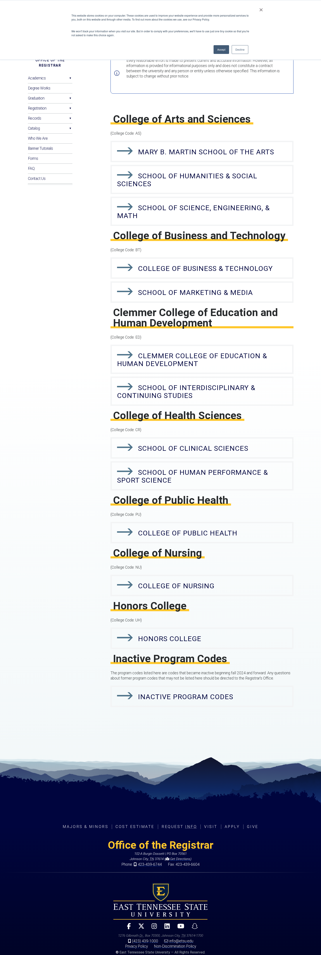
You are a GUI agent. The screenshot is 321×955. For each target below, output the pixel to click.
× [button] (261, 8)
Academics (37, 78)
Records (34, 118)
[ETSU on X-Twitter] (139, 928)
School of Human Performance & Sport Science (192, 476)
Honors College (169, 639)
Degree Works (39, 88)
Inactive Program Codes (185, 697)
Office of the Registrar (50, 62)
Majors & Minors (85, 826)
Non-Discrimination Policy (175, 946)
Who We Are (38, 138)
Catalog (34, 128)
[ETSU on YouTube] (179, 928)
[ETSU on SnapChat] (193, 928)
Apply (232, 826)
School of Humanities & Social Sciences (187, 180)
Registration (37, 108)
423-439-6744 (150, 864)
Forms (33, 158)
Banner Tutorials (40, 148)
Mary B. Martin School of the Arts (206, 152)
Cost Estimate (135, 826)
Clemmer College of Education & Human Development (192, 360)
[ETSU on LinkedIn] (165, 928)
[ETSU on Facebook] (127, 928)
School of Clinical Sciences (193, 448)
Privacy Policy (136, 946)
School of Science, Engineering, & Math (193, 212)
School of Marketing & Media (195, 292)
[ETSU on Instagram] (152, 928)
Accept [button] (221, 49)
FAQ (31, 168)
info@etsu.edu (181, 941)
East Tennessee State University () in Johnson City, (160, 901)
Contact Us (37, 178)
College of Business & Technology (205, 268)
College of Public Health (187, 533)
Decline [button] (240, 49)
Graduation (36, 98)
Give (252, 826)
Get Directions (179, 859)
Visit (210, 826)
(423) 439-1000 (145, 941)
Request (179, 826)
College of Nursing (176, 586)
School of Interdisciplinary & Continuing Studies (186, 392)
